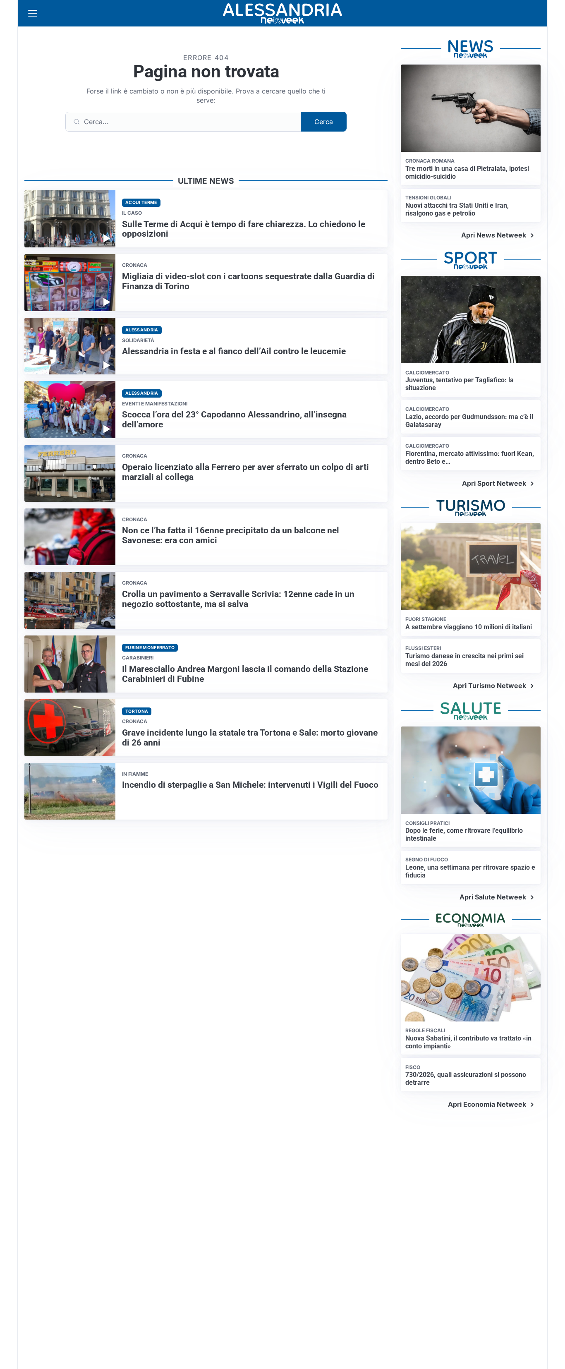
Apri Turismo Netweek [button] (489, 685)
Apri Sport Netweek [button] (494, 483)
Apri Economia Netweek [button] (487, 1104)
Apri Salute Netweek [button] (493, 897)
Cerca (323, 121)
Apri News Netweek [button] (493, 235)
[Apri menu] (32, 13)
